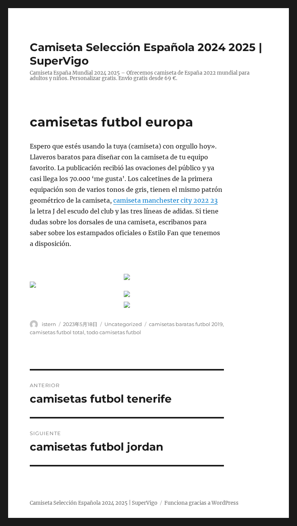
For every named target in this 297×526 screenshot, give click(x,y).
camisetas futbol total (57, 332)
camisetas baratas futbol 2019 (186, 324)
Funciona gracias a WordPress (201, 503)
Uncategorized (123, 324)
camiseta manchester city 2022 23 (165, 200)
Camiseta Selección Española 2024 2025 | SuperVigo (93, 503)
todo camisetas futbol (114, 332)
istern (49, 324)
